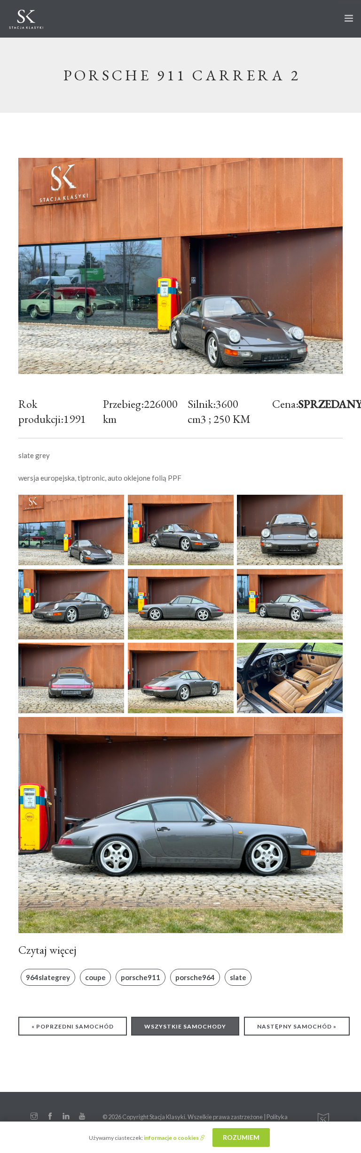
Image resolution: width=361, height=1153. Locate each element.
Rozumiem (241, 1137)
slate (238, 977)
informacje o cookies (172, 1137)
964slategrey (48, 977)
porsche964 (195, 977)
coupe (95, 977)
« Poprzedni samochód (72, 1026)
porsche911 (140, 977)
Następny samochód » (297, 1026)
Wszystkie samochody (185, 1026)
